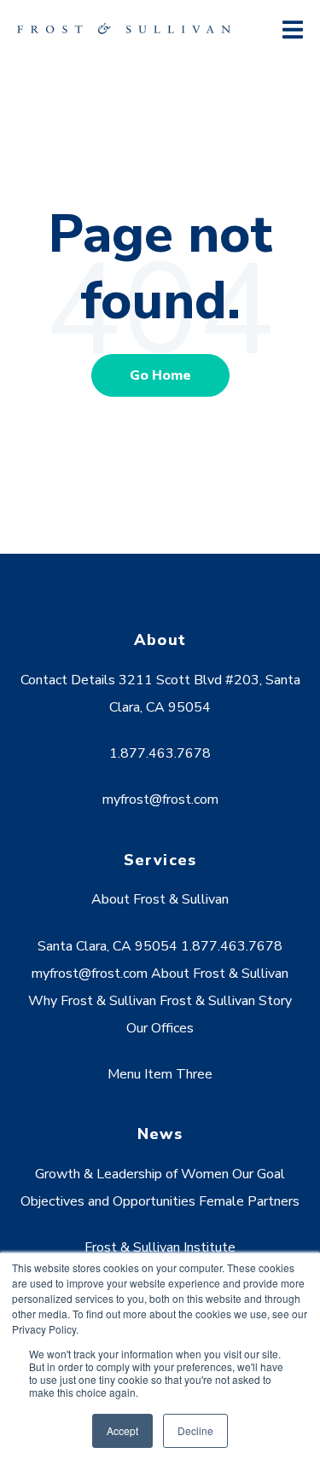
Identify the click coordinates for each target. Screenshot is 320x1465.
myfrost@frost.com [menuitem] (160, 799)
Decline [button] (195, 1430)
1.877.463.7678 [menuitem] (160, 753)
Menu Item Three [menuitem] (160, 1074)
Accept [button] (122, 1430)
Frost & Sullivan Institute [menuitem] (160, 1247)
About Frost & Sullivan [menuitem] (160, 899)
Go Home (160, 375)
